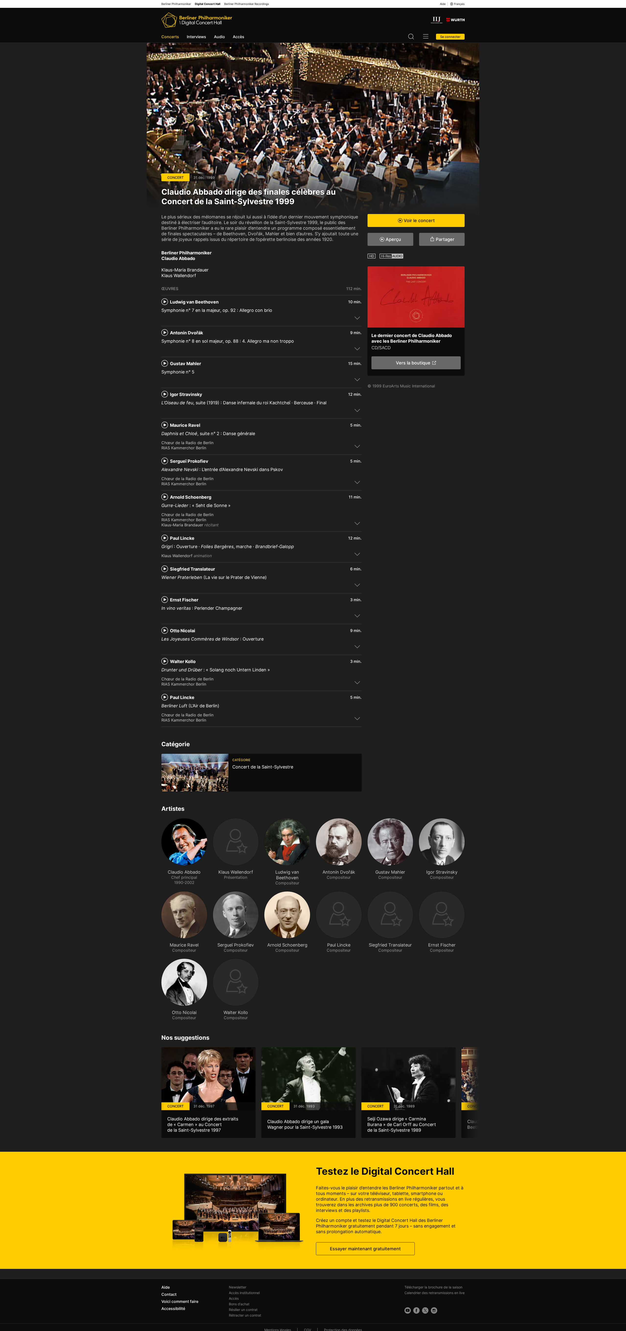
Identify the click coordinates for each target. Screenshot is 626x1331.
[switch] (357, 317)
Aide (443, 3)
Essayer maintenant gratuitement (365, 1248)
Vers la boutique (413, 362)
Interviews (196, 36)
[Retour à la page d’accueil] (196, 20)
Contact (169, 1294)
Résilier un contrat (243, 1310)
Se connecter (450, 37)
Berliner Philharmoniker (176, 4)
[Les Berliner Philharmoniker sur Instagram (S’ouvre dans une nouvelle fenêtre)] (434, 1310)
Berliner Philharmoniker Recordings (246, 4)
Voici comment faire (179, 1301)
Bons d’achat (239, 1304)
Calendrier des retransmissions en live (434, 1293)
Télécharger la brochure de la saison (433, 1287)
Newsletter (237, 1287)
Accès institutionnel (244, 1293)
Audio (219, 36)
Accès (238, 36)
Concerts (170, 36)
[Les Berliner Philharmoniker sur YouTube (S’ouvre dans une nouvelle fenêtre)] (407, 1310)
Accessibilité (173, 1308)
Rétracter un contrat (245, 1315)
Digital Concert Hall (207, 4)
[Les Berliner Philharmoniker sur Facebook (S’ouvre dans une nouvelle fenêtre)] (416, 1310)
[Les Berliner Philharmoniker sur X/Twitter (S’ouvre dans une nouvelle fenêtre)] (425, 1310)
